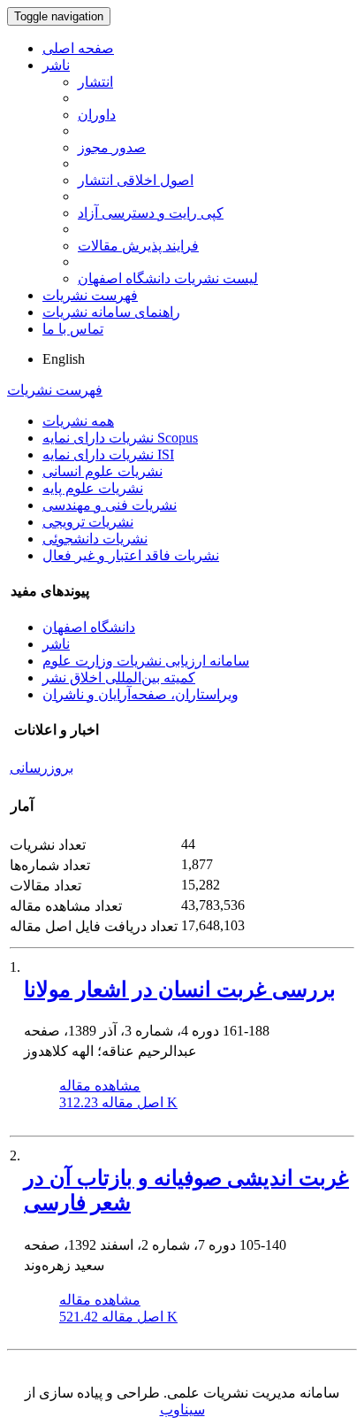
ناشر (56, 65)
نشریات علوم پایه (92, 488)
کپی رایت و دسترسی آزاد (151, 212)
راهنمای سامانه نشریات (111, 312)
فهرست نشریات (90, 295)
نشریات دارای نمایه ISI (108, 454)
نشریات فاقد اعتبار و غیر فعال (130, 555)
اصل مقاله (118, 1102)
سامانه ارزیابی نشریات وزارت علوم (145, 660)
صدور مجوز (112, 147)
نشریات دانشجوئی (95, 538)
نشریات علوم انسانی (102, 471)
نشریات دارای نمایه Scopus (120, 437)
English (63, 358)
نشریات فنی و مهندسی (109, 504)
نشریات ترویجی (87, 521)
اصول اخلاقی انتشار (135, 180)
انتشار (95, 81)
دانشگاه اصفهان (88, 627)
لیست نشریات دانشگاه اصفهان (168, 278)
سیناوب (182, 1409)
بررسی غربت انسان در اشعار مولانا (180, 989)
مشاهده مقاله (99, 1085)
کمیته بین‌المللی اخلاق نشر (118, 677)
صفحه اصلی (78, 48)
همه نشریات (78, 420)
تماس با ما (72, 328)
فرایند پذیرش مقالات (138, 245)
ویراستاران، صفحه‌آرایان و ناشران (140, 694)
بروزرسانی (41, 767)
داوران (97, 114)
